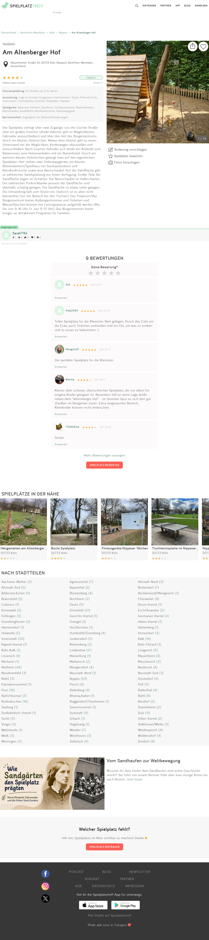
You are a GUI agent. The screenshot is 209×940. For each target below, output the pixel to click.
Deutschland (8, 32)
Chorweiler (146, 599)
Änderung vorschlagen (130, 149)
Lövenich (8, 656)
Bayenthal (77, 587)
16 (28, 237)
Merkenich (77, 661)
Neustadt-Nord (80, 673)
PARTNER (165, 5)
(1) (17, 604)
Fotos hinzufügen (126, 162)
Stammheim (147, 707)
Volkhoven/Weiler (151, 724)
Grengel (75, 621)
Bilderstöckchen (13, 593)
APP (177, 5)
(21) (87, 610)
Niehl (5, 678)
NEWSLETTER (140, 871)
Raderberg (77, 690)
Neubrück (145, 667)
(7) (91, 581)
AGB (78, 886)
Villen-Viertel (147, 718)
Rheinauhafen (80, 695)
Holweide (8, 633)
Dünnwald (8, 610)
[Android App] (125, 908)
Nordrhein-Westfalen (32, 32)
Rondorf (144, 701)
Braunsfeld (9, 599)
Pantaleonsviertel (14, 684)
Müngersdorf (79, 667)
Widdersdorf (147, 735)
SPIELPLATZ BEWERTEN (104, 465)
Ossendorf (145, 678)
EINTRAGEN (149, 5)
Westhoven (78, 735)
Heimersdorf (10, 627)
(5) (23, 587)
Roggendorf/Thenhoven (87, 701)
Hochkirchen (79, 627)
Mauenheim (146, 656)
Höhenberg (146, 627)
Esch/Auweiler (148, 610)
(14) (148, 638)
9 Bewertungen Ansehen (14, 82)
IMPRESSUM (135, 886)
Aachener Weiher (13, 581)
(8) (157, 599)
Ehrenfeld (77, 610)
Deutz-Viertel (147, 604)
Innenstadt (9, 638)
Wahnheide (9, 730)
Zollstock (76, 741)
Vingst (6, 724)
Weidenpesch (147, 730)
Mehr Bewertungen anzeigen (104, 455)
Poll (140, 684)
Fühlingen (8, 616)
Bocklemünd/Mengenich (156, 593)
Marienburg (78, 656)
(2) (30, 581)
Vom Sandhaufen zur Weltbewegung (143, 760)
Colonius (7, 604)
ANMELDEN (201, 5)
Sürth (5, 718)
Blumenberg (78, 593)
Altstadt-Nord (148, 581)
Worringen (8, 741)
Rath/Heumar (11, 695)
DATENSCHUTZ (103, 886)
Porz (4, 690)
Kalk (141, 638)
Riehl (141, 695)
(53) (84, 678)
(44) (18, 667)
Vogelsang (77, 724)
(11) (147, 713)
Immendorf (146, 633)
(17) (89, 650)
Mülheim (7, 667)
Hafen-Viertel (147, 621)
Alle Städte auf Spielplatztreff (109, 915)
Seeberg (7, 707)
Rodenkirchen (11, 701)
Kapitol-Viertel (11, 644)
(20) (21, 638)
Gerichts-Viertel (81, 616)
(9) (86, 713)
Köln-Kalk (8, 650)
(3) (161, 581)
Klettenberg (78, 644)
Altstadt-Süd (10, 587)
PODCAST (76, 871)
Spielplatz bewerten (128, 156)
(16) (25, 701)
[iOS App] (93, 908)
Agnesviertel (79, 581)
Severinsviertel (80, 707)
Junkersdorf (78, 638)
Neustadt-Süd (148, 673)
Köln (52, 32)
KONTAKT (92, 879)
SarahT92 (19, 233)
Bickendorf (146, 587)
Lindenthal (77, 650)
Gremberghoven (13, 621)
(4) (90, 593)
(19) (12, 690)
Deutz (74, 604)
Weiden (75, 730)
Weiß (5, 735)
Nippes (63, 32)
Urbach (75, 718)
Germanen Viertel (151, 616)
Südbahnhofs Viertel (16, 713)
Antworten (61, 297)
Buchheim (77, 599)
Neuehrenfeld (11, 673)
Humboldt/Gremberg (85, 633)
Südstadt (76, 713)
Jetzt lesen (134, 779)
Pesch (74, 684)
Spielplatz (9, 44)
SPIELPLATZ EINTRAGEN (104, 847)
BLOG (187, 5)
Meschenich (146, 661)
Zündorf (143, 741)
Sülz (141, 713)
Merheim (7, 661)
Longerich (145, 650)
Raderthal (145, 690)
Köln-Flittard (147, 644)
